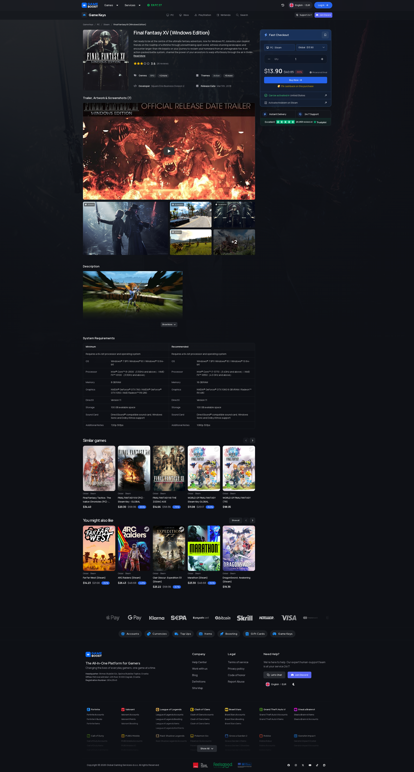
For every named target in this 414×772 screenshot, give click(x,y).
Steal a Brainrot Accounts (306, 719)
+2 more (163, 75)
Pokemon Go (201, 735)
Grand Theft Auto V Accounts (273, 714)
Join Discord (325, 15)
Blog (195, 675)
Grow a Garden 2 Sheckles (237, 745)
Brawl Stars (235, 709)
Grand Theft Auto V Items (271, 719)
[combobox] (311, 47)
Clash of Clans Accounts (201, 714)
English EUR (304, 6)
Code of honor (236, 675)
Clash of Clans (202, 709)
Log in (321, 5)
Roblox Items (265, 750)
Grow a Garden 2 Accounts (237, 750)
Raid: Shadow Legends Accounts (171, 741)
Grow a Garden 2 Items (235, 741)
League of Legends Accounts (169, 714)
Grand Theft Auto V (275, 709)
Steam (107, 24)
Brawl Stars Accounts (235, 714)
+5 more (228, 75)
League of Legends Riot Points (170, 728)
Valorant (130, 709)
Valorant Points (128, 719)
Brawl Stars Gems (233, 723)
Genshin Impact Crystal (305, 741)
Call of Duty (97, 735)
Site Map (197, 688)
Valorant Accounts (130, 714)
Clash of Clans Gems (200, 723)
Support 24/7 (306, 15)
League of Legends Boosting (169, 719)
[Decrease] (269, 59)
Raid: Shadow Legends (172, 735)
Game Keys (88, 24)
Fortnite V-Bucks (94, 719)
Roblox (267, 735)
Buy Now (294, 80)
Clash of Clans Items (199, 719)
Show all (236, 520)
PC (98, 24)
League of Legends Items (167, 723)
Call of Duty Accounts (97, 741)
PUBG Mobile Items (129, 750)
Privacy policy (236, 668)
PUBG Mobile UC (128, 745)
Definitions (199, 681)
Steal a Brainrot (306, 709)
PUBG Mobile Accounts (131, 741)
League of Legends (171, 709)
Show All (205, 748)
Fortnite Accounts (95, 714)
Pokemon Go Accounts (200, 741)
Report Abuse (236, 681)
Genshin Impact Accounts (306, 745)
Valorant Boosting (129, 723)
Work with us (199, 668)
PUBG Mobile (132, 735)
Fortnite (95, 709)
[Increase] (322, 59)
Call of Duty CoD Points (97, 750)
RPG (152, 75)
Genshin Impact (307, 735)
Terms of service (238, 662)
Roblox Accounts (267, 745)
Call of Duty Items (95, 745)
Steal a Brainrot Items (304, 714)
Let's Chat (276, 674)
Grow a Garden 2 (238, 735)
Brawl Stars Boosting (234, 719)
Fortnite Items (93, 723)
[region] (169, 473)
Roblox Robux (265, 741)
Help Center (199, 662)
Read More (139, 55)
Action (216, 75)
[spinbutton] (295, 59)
